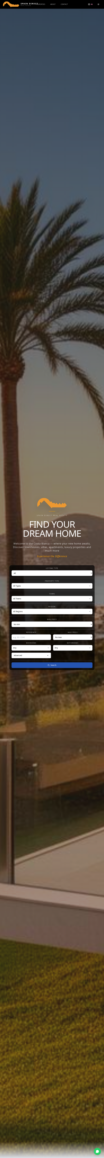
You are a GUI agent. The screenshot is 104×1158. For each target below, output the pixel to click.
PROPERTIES (40, 4)
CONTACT (64, 4)
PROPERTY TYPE (52, 581)
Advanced (18, 655)
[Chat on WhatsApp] (97, 1151)
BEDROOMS (31, 643)
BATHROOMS (72, 643)
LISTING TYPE (52, 568)
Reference (31, 632)
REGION (52, 607)
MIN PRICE (52, 619)
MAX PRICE (73, 632)
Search (53, 665)
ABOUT (53, 4)
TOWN (52, 594)
